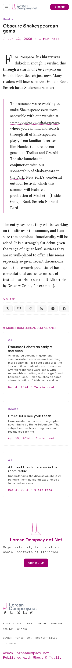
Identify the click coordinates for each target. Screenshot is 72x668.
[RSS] (11, 612)
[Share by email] (53, 308)
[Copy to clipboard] (64, 308)
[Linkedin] (25, 612)
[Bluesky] (18, 612)
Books (8, 19)
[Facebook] (4, 612)
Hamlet (23, 147)
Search (7, 638)
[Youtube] (32, 612)
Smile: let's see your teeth (29, 416)
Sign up (60, 7)
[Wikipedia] (38, 612)
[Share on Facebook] (30, 308)
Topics (19, 638)
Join (29, 638)
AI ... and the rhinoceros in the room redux (32, 469)
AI (10, 340)
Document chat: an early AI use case (30, 349)
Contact (18, 623)
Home (6, 623)
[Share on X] (8, 308)
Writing (43, 623)
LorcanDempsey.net (32, 653)
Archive (8, 629)
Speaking (56, 623)
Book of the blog (46, 638)
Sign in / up (36, 563)
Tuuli (54, 657)
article (61, 280)
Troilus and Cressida (42, 153)
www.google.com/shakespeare (34, 122)
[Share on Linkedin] (41, 308)
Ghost (38, 657)
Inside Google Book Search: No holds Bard (35, 202)
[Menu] (6, 7)
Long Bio (21, 629)
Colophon (9, 643)
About (31, 623)
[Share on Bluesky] (19, 308)
